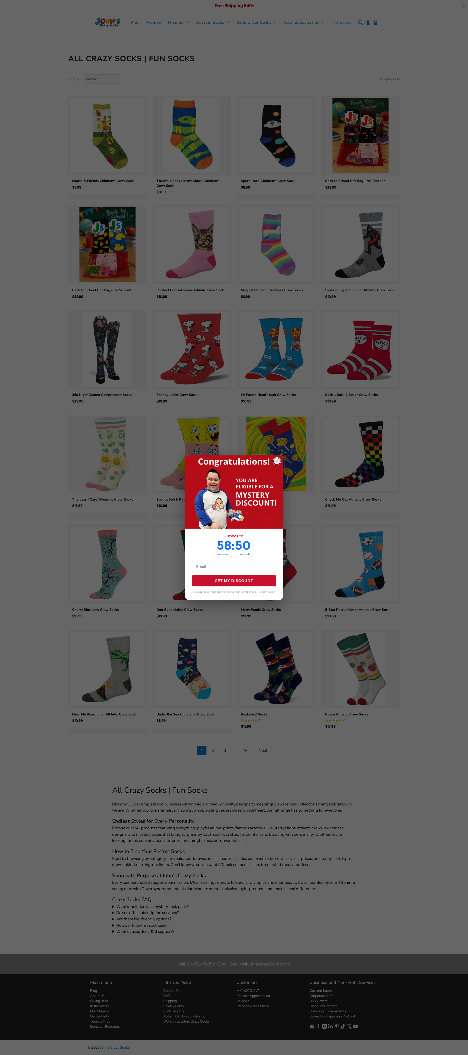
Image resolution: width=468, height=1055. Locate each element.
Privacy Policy (266, 591)
